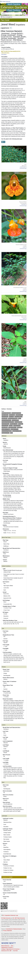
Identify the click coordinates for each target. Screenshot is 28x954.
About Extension (5, 945)
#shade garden (5, 425)
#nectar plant (12, 414)
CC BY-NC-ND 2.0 (23, 167)
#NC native (11, 416)
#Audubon (20, 423)
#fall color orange (13, 423)
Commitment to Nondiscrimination (14, 929)
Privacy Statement (7, 930)
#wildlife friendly (17, 425)
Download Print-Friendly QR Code (9, 911)
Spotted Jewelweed (8, 38)
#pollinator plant (19, 414)
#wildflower (19, 427)
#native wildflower (18, 416)
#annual (10, 425)
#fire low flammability (6, 413)
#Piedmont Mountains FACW (8, 422)
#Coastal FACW (15, 420)
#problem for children (17, 431)
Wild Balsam (18, 40)
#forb (19, 418)
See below (3, 54)
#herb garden (4, 427)
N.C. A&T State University (19, 918)
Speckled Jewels (19, 37)
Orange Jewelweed (8, 35)
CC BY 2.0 (24, 247)
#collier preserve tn (12, 427)
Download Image (23, 168)
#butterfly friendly (18, 422)
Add (4, 141)
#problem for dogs (6, 429)
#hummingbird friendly (16, 413)
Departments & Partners (7, 947)
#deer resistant (5, 414)
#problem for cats (14, 429)
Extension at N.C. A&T (6, 950)
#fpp (11, 432)
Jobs (12, 945)
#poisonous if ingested (6, 431)
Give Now (15, 950)
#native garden (5, 416)
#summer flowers (5, 423)
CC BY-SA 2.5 (23, 204)
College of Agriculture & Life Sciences (10, 949)
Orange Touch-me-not (11, 36)
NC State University (6, 918)
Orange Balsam (17, 33)
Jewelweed (5, 33)
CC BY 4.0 (24, 318)
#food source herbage (12, 418)
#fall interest (4, 418)
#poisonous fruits (5, 432)
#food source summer (6, 420)
